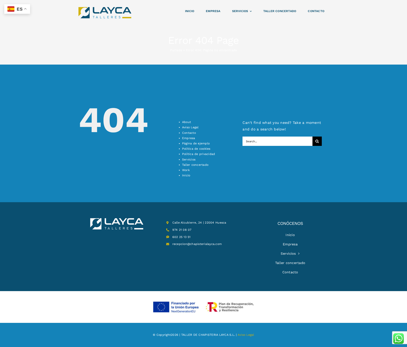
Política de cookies (196, 148)
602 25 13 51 (181, 237)
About (186, 122)
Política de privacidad (198, 154)
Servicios (188, 159)
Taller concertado (195, 164)
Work (186, 170)
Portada (176, 50)
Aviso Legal (190, 127)
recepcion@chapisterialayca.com (197, 244)
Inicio (186, 175)
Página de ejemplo (196, 143)
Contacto (189, 132)
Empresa (188, 138)
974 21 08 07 (182, 229)
